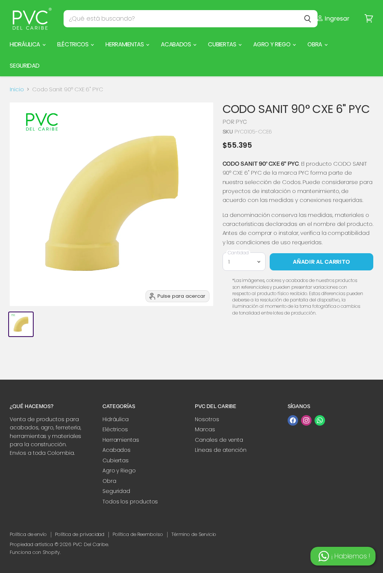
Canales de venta (219, 440)
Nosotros (207, 419)
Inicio (17, 89)
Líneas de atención (220, 450)
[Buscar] (308, 18)
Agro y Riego (272, 44)
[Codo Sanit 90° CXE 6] (21, 324)
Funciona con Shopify (35, 552)
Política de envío (28, 534)
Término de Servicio (194, 534)
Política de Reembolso (138, 534)
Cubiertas (223, 44)
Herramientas (125, 44)
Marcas (205, 429)
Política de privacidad (79, 534)
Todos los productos (130, 501)
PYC (241, 121)
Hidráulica (26, 44)
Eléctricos (73, 44)
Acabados (176, 44)
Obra (315, 44)
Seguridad (24, 66)
